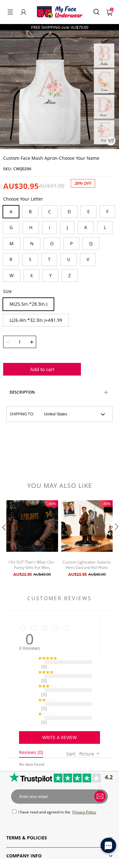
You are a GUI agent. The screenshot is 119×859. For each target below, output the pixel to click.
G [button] (11, 227)
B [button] (30, 212)
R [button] (11, 259)
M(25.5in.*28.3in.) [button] (28, 304)
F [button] (107, 212)
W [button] (12, 275)
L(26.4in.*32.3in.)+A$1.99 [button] (36, 320)
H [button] (30, 227)
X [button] (31, 275)
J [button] (67, 227)
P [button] (71, 243)
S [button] (30, 259)
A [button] (11, 212)
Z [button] (69, 275)
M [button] (12, 243)
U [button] (68, 259)
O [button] (52, 243)
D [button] (69, 212)
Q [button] (91, 243)
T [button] (49, 259)
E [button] (88, 212)
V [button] (88, 259)
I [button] (49, 227)
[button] (10, 12)
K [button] (85, 227)
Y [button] (50, 275)
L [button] (105, 227)
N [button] (32, 243)
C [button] (49, 212)
